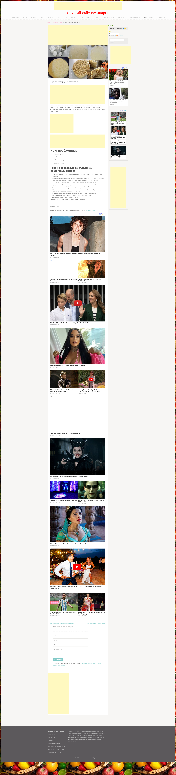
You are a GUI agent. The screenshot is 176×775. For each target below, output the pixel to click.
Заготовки (74, 17)
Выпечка (25, 17)
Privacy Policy (51, 734)
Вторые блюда (15, 17)
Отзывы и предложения (54, 743)
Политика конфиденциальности (56, 746)
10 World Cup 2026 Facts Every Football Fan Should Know (117, 123)
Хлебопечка (162, 17)
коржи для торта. (90, 210)
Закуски (42, 17)
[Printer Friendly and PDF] (110, 26)
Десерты (33, 17)
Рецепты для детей (86, 17)
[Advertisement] (88, 6)
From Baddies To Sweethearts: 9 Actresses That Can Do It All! (117, 157)
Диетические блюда (149, 17)
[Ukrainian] (109, 31)
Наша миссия (51, 737)
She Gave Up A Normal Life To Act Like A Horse (118, 143)
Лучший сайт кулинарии (88, 13)
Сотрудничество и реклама (55, 752)
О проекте (50, 740)
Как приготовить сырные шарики (96, 623)
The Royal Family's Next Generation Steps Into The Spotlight (118, 137)
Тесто (96, 17)
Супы (65, 17)
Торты (60, 22)
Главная (49, 22)
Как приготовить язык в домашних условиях (62, 623)
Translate (120, 35)
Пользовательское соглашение (56, 749)
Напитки (50, 17)
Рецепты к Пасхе (122, 17)
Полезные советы (135, 17)
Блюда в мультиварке (108, 17)
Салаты (59, 17)
